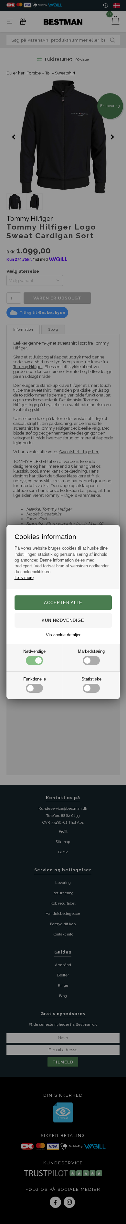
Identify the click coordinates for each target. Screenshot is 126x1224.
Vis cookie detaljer (63, 634)
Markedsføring (91, 651)
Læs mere (24, 577)
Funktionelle (34, 679)
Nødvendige (34, 651)
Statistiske (91, 679)
